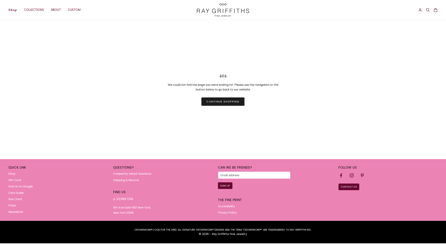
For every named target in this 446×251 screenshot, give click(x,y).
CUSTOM (74, 10)
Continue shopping (222, 101)
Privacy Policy (227, 213)
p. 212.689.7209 (123, 199)
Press (12, 205)
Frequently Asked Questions (132, 174)
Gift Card (14, 180)
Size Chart (15, 199)
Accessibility (226, 206)
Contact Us (349, 186)
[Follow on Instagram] (351, 175)
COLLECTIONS (34, 10)
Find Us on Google (20, 186)
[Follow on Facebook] (341, 175)
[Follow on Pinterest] (362, 175)
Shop (12, 10)
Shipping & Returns (126, 180)
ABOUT (56, 10)
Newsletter (16, 212)
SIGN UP (225, 185)
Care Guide (16, 193)
